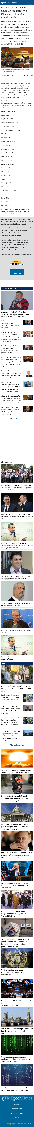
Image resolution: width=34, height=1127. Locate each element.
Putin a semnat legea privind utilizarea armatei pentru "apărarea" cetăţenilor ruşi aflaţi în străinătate (16, 855)
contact (17, 1117)
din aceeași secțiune (9, 288)
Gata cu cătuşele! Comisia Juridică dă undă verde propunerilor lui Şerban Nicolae (15, 577)
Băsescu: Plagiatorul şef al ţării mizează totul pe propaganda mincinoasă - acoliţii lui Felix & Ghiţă (17, 516)
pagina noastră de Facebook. (10, 214)
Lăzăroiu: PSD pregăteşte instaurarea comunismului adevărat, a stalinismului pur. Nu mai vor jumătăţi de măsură (17, 545)
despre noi (17, 1104)
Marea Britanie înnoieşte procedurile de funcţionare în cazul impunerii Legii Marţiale (17, 1031)
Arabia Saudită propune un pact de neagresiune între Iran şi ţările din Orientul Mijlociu (15, 913)
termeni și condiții (17, 1113)
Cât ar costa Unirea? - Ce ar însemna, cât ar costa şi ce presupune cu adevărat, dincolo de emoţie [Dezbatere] (16, 314)
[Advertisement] (17, 442)
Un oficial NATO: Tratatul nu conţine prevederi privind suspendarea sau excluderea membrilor (16, 1002)
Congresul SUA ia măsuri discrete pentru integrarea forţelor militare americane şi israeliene (14, 826)
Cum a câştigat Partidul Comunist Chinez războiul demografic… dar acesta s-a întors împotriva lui (14, 798)
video (4, 663)
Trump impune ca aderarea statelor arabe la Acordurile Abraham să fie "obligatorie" (15, 885)
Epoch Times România (10, 2)
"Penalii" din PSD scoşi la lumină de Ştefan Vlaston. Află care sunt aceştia (15, 604)
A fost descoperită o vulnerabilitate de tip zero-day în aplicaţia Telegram (16, 1088)
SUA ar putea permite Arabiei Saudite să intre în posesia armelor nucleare (16, 771)
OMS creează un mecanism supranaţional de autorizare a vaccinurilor (12, 972)
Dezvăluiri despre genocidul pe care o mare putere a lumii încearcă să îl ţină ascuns (16, 688)
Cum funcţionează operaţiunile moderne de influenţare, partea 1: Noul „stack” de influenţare (16, 1059)
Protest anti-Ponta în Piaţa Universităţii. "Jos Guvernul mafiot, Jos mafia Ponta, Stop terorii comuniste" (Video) (16, 487)
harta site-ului (17, 1108)
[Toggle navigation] (30, 3)
